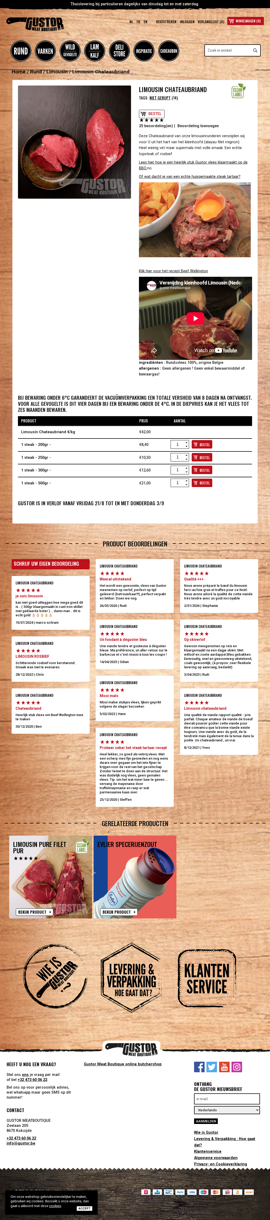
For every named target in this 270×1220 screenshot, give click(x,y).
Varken (45, 50)
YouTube (224, 1067)
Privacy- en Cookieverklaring (220, 1164)
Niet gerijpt (160, 98)
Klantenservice (207, 1151)
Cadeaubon (168, 50)
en (145, 21)
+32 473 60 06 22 (32, 1080)
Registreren (166, 21)
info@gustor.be (21, 1143)
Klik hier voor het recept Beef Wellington (173, 271)
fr (138, 21)
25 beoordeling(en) (156, 126)
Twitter (211, 1067)
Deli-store (119, 50)
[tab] (59, 979)
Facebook (199, 1067)
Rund (20, 50)
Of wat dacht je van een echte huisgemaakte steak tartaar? (189, 176)
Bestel (155, 114)
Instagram (237, 1067)
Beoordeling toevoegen (198, 126)
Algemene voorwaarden (216, 1158)
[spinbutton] (177, 444)
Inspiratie (144, 50)
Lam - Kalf (94, 50)
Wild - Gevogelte (70, 50)
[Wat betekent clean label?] (239, 91)
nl (131, 21)
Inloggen (187, 21)
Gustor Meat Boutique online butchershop (123, 1064)
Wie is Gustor (206, 1132)
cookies (55, 1206)
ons (25, 1075)
